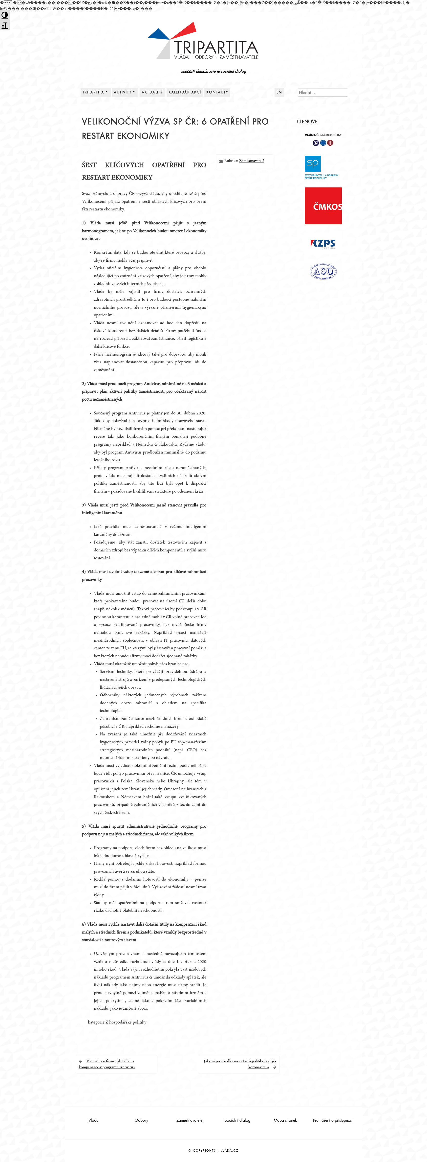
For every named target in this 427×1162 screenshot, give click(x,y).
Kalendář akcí (185, 92)
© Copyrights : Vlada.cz (213, 1150)
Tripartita (93, 92)
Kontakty (217, 92)
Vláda (93, 1120)
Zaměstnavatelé (251, 161)
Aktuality (152, 92)
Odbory (141, 1120)
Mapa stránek (285, 1120)
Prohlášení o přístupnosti (333, 1120)
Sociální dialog (237, 1120)
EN (279, 92)
